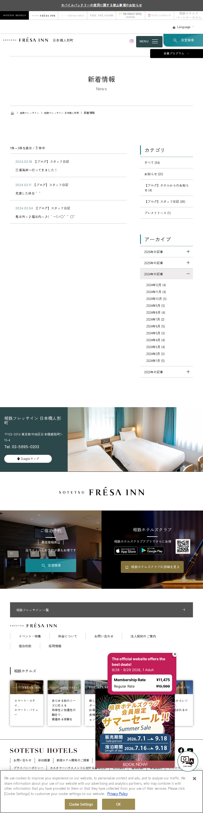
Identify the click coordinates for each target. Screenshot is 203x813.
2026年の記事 (153, 251)
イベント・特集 (30, 636)
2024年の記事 (153, 274)
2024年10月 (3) (156, 298)
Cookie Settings (81, 804)
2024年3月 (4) (155, 346)
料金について (67, 636)
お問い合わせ (103, 636)
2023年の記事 (153, 372)
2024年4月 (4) (155, 340)
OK (118, 804)
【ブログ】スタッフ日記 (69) (164, 201)
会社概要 (44, 760)
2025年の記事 (153, 262)
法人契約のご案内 (143, 636)
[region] (101, 791)
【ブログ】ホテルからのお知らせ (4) (166, 187)
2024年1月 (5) (155, 360)
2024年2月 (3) (155, 353)
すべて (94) (152, 162)
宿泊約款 (25, 646)
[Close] (194, 778)
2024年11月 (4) (156, 291)
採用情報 (55, 646)
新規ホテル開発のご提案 (73, 760)
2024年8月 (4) (155, 312)
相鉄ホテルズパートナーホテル (188, 15)
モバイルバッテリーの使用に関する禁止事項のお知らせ (101, 5)
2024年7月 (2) (155, 319)
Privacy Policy (117, 793)
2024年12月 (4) (156, 284)
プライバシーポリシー (28, 768)
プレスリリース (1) (157, 212)
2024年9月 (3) (155, 305)
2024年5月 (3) (155, 333)
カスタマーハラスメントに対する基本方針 (78, 768)
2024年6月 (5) (155, 326)
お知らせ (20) (153, 174)
